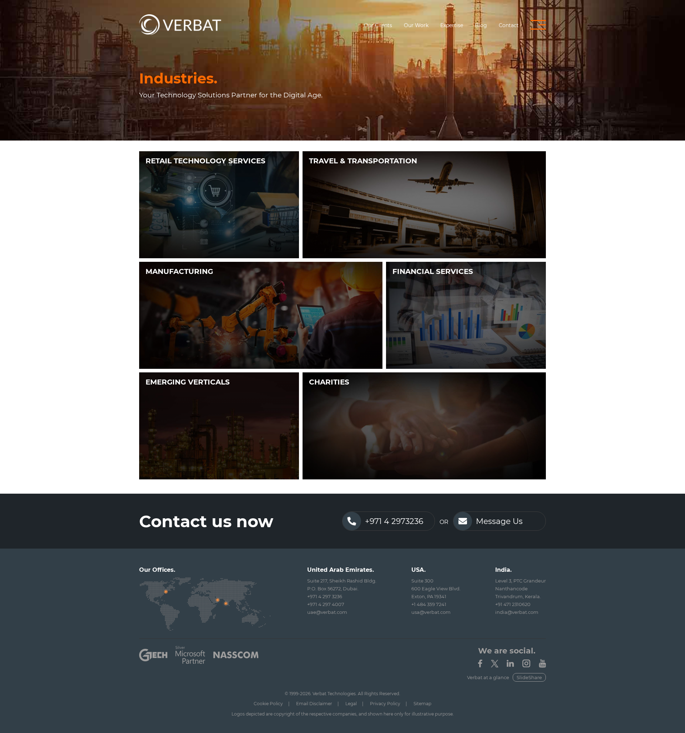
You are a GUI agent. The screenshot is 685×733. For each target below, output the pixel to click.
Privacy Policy (385, 703)
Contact (509, 25)
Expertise (451, 25)
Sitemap (422, 703)
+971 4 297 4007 (325, 604)
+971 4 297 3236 (324, 596)
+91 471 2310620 (513, 604)
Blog (481, 25)
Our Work (416, 25)
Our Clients (378, 25)
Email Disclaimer (314, 703)
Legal (351, 703)
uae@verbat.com (327, 612)
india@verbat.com (516, 612)
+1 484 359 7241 (428, 604)
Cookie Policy (268, 703)
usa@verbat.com (431, 612)
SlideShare (529, 677)
